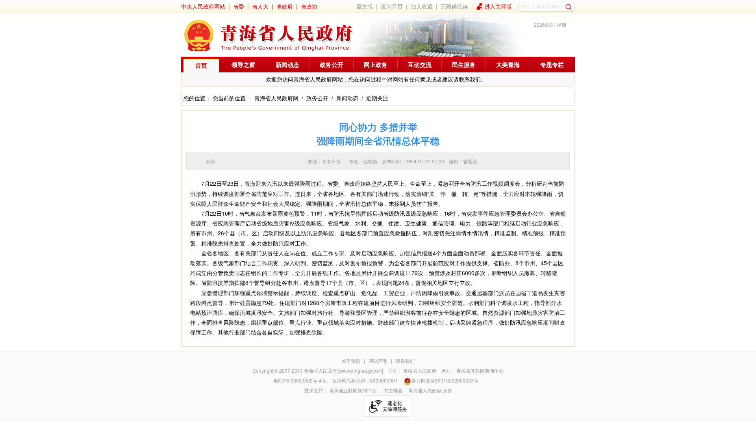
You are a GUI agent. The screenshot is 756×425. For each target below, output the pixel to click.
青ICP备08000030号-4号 (299, 380)
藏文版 (364, 6)
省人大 (260, 6)
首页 (201, 65)
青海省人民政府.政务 (430, 390)
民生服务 (464, 64)
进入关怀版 (498, 6)
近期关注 (377, 98)
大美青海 (508, 64)
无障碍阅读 (454, 6)
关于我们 (350, 360)
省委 (238, 6)
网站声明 (378, 360)
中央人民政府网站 (203, 6)
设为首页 (392, 6)
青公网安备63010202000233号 (444, 380)
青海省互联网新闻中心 (480, 370)
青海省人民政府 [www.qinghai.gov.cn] (343, 370)
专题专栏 (552, 64)
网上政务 (375, 64)
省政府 (284, 6)
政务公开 (331, 64)
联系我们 (405, 360)
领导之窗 (243, 64)
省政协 (309, 6)
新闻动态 (287, 64)
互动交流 (420, 64)
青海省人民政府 (419, 370)
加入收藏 (422, 6)
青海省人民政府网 (276, 98)
